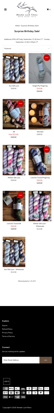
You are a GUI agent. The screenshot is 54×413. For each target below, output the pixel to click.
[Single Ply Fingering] (40, 68)
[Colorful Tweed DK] (14, 206)
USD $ (6, 381)
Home (17, 26)
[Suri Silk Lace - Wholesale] (14, 252)
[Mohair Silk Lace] (14, 160)
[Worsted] (40, 114)
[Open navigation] (5, 9)
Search (4, 325)
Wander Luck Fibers (24, 407)
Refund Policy (7, 329)
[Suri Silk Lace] (14, 68)
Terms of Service (8, 336)
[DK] (14, 114)
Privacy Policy (7, 332)
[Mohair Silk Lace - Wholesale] (40, 206)
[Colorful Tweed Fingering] (40, 160)
